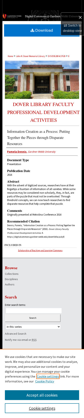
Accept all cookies (42, 395)
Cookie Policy (44, 381)
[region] (42, 383)
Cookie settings (48, 376)
